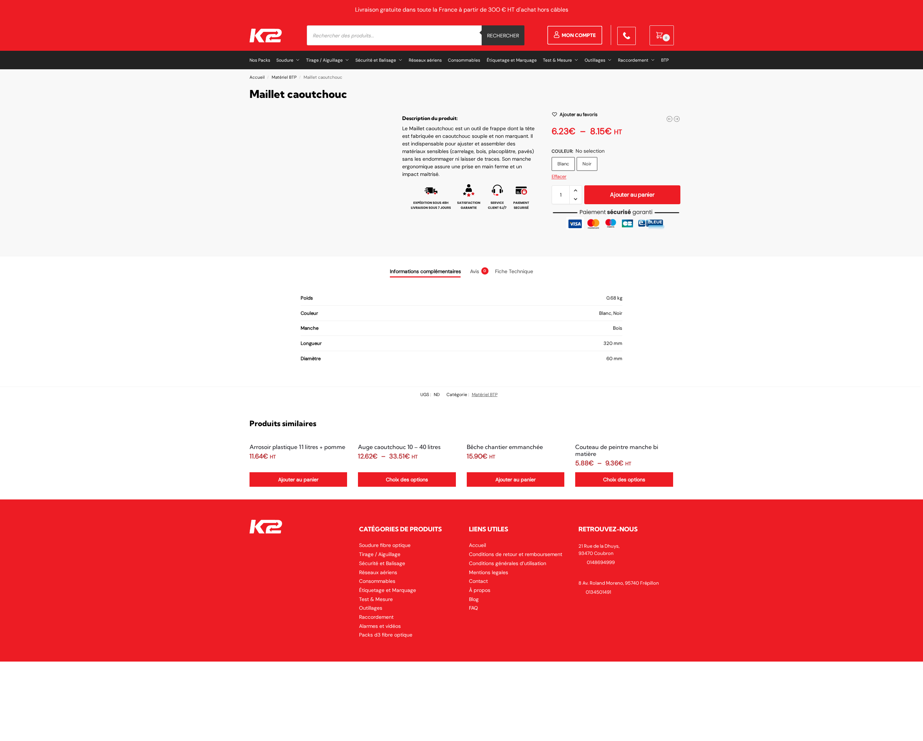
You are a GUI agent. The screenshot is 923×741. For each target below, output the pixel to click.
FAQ (473, 607)
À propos (479, 590)
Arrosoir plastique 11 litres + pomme (297, 447)
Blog (474, 599)
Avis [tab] (478, 271)
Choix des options (407, 479)
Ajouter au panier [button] (298, 479)
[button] (662, 35)
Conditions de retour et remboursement (515, 554)
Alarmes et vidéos (380, 626)
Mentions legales (488, 572)
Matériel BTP (284, 77)
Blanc (563, 164)
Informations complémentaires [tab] (425, 271)
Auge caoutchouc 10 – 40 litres (399, 447)
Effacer (559, 176)
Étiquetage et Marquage (387, 590)
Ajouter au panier (632, 194)
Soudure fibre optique (385, 545)
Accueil (257, 77)
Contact (478, 581)
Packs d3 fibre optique (385, 634)
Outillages (370, 607)
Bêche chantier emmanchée (505, 447)
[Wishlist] (336, 449)
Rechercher (503, 35)
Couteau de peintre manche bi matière (616, 450)
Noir (587, 164)
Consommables (377, 581)
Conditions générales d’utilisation (507, 563)
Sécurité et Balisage (382, 563)
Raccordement (376, 616)
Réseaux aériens (378, 572)
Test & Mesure (376, 599)
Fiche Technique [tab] (514, 271)
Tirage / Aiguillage (379, 554)
